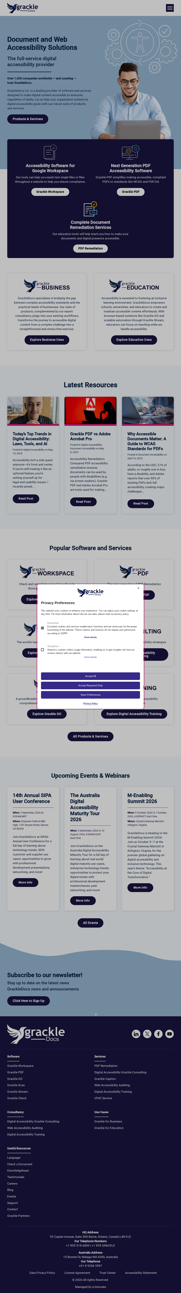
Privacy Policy (90, 703)
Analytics (53, 646)
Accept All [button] (90, 676)
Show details (90, 637)
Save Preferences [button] (91, 694)
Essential (53, 623)
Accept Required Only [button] (90, 685)
